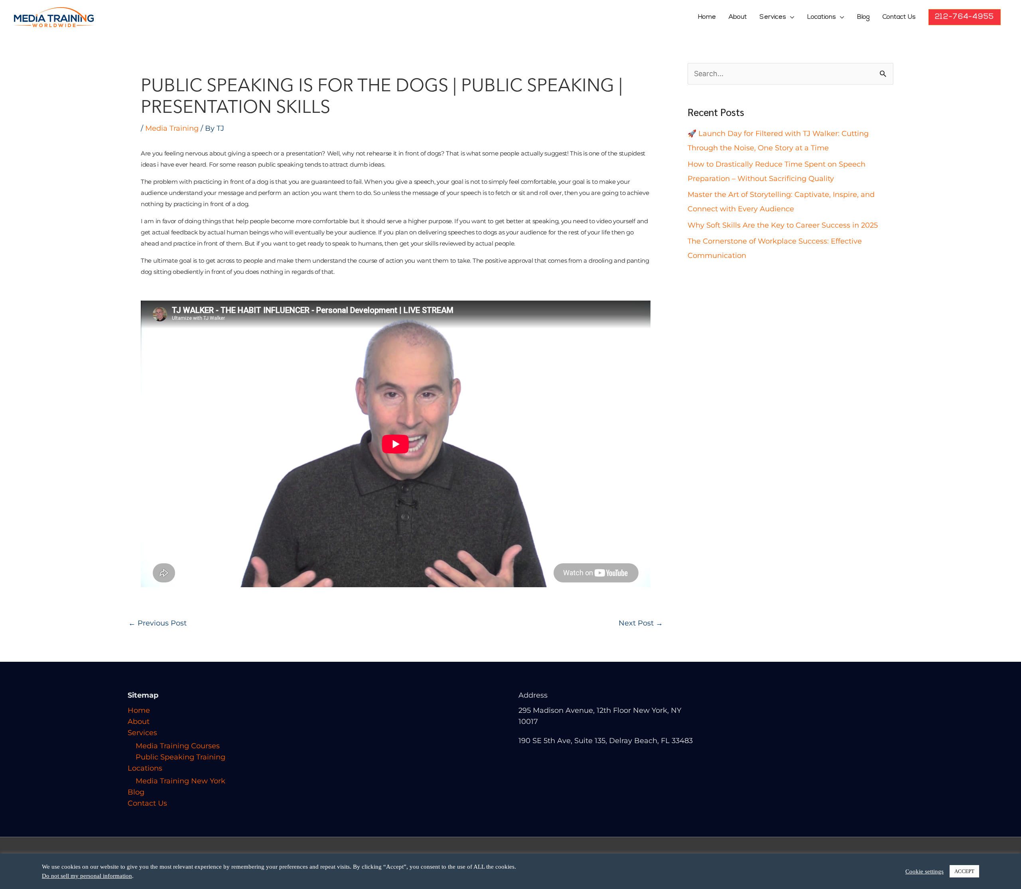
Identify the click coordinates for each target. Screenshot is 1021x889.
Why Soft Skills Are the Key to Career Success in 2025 (783, 225)
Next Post (641, 623)
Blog (863, 17)
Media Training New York (180, 781)
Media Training (172, 128)
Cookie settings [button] (924, 871)
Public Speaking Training (180, 757)
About (738, 17)
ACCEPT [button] (964, 871)
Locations (821, 17)
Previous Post (157, 623)
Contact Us (899, 17)
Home (707, 17)
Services (773, 17)
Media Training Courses (178, 745)
